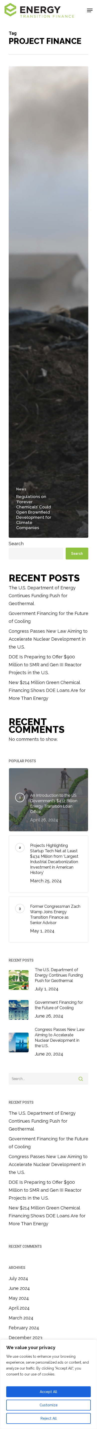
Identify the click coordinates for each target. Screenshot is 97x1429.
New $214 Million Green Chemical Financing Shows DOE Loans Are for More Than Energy (47, 690)
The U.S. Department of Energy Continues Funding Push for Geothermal (42, 595)
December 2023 (25, 1337)
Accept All (48, 1392)
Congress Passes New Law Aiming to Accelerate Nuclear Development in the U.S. (48, 639)
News (21, 489)
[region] (48, 1384)
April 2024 (19, 1308)
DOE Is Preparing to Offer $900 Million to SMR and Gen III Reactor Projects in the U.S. (45, 664)
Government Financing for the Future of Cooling (48, 617)
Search (16, 543)
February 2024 (24, 1327)
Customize (49, 1405)
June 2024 (19, 1288)
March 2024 (21, 1317)
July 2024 (18, 1278)
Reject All (49, 1418)
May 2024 (19, 1298)
